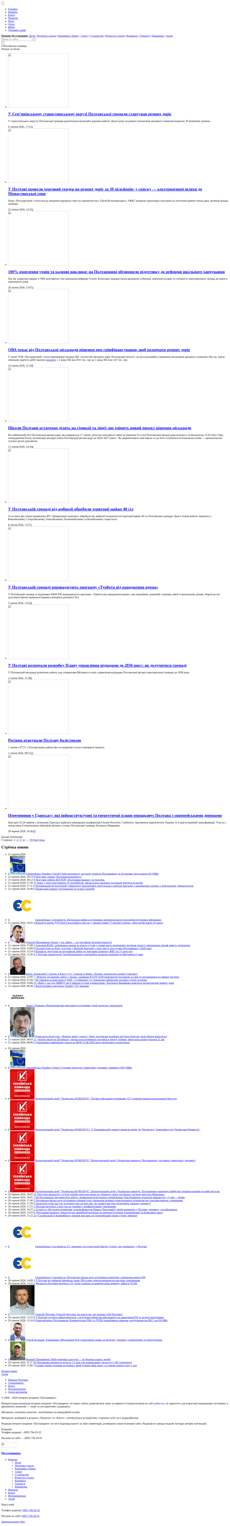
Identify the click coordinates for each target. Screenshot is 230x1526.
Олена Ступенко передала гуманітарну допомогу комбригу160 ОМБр (79, 1067)
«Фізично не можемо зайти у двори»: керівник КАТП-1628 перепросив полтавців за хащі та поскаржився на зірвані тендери (107, 976)
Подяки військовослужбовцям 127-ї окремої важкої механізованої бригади (106, 1098)
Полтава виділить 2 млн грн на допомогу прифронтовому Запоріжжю (76, 1206)
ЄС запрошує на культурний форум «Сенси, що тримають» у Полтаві (91, 1246)
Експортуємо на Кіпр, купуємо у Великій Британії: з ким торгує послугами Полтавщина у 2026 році (93, 948)
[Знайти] (34, 39)
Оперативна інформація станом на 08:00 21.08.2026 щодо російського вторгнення (82, 1042)
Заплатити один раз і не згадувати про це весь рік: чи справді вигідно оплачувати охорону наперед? (93, 1203)
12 (35, 1039)
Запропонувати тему (13, 1521)
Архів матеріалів (17, 1392)
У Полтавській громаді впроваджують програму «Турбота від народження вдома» (83, 587)
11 (35, 882)
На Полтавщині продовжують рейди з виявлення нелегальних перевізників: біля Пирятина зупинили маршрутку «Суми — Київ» (110, 1197)
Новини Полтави (18, 1379)
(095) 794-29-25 (31, 1510)
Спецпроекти (16, 1382)
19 (34, 831)
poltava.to (159, 1403)
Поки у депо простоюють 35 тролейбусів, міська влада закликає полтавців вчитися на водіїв (90, 882)
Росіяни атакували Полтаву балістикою (44, 740)
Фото (11, 21)
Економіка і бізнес (68, 35)
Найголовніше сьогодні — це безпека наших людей (68, 1359)
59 (31, 840)
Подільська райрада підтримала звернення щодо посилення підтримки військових (98, 919)
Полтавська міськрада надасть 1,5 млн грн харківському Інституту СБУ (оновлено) (84, 1362)
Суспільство (97, 35)
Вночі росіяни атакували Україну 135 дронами (62, 986)
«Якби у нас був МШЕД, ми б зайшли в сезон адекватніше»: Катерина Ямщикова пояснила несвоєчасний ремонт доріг (105, 983)
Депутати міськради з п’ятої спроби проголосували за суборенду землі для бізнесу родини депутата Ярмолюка (100, 1194)
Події (32, 35)
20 (34, 1362)
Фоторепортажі (17, 1389)
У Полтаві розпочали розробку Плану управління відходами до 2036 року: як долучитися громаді (97, 665)
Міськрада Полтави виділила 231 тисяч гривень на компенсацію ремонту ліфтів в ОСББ (86, 1283)
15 (32, 753)
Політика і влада (46, 35)
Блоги (11, 15)
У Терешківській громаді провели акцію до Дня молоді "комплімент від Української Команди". (117, 1129)
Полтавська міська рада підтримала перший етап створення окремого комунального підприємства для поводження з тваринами (109, 1200)
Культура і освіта (115, 35)
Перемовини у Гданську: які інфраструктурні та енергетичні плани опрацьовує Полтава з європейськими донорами (115, 815)
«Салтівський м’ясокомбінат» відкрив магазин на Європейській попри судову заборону (87, 1215)
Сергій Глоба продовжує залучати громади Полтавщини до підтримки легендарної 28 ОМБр (92, 873)
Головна (13, 9)
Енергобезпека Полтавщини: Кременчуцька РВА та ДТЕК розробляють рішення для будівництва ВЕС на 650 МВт (102, 1320)
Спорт (84, 35)
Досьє (11, 24)
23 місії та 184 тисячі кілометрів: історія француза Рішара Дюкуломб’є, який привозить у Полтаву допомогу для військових (106, 1209)
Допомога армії (17, 30)
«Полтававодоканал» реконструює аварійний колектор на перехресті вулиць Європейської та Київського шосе (99, 1212)
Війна (11, 27)
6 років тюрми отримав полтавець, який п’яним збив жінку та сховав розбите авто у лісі (86, 1365)
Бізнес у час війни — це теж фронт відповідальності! (69, 942)
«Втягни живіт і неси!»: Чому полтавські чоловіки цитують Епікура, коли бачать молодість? (101, 1036)
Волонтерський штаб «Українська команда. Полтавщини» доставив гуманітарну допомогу (115, 1160)
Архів (169, 35)
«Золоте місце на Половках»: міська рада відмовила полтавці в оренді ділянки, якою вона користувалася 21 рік (101, 1039)
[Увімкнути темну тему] (2, 3)
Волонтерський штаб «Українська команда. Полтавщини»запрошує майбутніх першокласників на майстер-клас (127, 1191)
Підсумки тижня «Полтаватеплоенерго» (59, 876)
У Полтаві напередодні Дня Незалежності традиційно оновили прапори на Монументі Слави (89, 954)
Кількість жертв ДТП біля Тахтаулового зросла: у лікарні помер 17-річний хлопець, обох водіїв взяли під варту (99, 922)
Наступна (39, 840)
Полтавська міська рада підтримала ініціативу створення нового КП (90, 1277)
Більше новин (9, 1371)
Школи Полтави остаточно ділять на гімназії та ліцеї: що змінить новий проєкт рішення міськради (99, 428)
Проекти (13, 18)
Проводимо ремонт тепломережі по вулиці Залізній (65, 888)
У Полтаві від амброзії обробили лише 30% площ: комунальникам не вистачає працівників (88, 1280)
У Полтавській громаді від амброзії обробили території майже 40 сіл (70, 509)
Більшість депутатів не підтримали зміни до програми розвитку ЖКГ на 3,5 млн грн (84, 951)
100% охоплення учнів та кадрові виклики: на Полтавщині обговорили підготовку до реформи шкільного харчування (116, 272)
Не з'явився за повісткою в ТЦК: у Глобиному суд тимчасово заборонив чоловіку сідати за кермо (91, 980)
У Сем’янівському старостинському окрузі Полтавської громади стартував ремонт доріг (90, 114)
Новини (12, 12)
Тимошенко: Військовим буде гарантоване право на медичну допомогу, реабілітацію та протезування (94, 1339)
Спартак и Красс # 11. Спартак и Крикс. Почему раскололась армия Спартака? (82, 973)
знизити (51, 359)
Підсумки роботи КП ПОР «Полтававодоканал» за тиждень (70, 879)
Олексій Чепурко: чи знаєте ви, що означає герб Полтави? (79, 1314)
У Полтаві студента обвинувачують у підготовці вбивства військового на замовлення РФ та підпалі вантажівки (100, 1317)
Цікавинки (158, 35)
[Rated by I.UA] (8, 1446)
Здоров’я (145, 35)
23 (35, 983)
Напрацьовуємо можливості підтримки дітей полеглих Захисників (74, 1005)
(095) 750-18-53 (30, 1516)
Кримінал (132, 35)
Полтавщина (10, 1453)
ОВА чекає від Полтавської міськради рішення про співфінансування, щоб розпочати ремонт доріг (99, 350)
